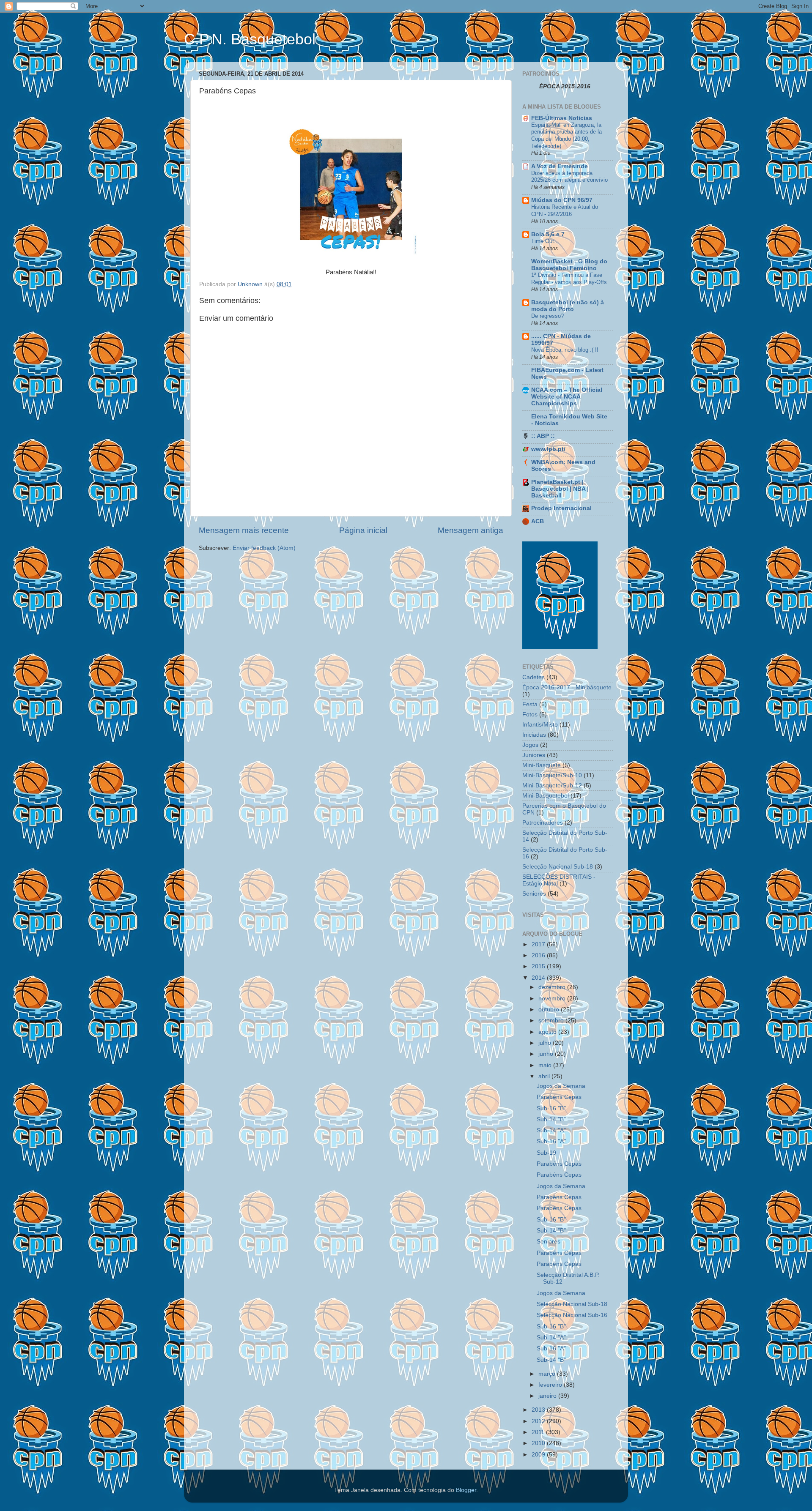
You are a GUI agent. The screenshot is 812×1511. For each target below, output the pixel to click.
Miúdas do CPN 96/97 (562, 200)
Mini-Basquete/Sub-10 (552, 775)
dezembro (552, 987)
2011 (539, 1432)
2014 (539, 978)
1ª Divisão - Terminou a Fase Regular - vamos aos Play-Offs (569, 278)
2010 (539, 1443)
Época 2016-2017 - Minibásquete (567, 687)
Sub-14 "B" (551, 1119)
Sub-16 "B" (551, 1108)
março (547, 1374)
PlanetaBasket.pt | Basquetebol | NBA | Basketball (560, 489)
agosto (548, 1032)
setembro (551, 1020)
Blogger (466, 1490)
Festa (530, 704)
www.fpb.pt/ (548, 449)
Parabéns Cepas (559, 1097)
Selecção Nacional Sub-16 (572, 1315)
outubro (549, 1009)
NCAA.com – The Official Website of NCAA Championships (566, 397)
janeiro (548, 1396)
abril (544, 1076)
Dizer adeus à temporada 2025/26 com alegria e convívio (569, 176)
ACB (537, 521)
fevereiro (551, 1385)
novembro (552, 998)
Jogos (530, 745)
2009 (539, 1454)
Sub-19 (546, 1153)
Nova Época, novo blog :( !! (564, 350)
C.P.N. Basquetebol (249, 39)
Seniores (534, 894)
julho (545, 1043)
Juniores (533, 755)
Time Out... (545, 241)
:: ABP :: (543, 436)
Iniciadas (534, 735)
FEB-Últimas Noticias (561, 118)
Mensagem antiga (470, 530)
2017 (539, 944)
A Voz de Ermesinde (559, 166)
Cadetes (533, 677)
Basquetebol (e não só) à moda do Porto (567, 305)
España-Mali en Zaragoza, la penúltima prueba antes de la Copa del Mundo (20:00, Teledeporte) (566, 135)
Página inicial (363, 530)
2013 (539, 1410)
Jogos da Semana (561, 1086)
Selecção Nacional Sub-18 (557, 866)
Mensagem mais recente (244, 530)
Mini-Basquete (541, 765)
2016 (539, 955)
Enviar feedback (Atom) (264, 548)
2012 (539, 1421)
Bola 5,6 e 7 (548, 234)
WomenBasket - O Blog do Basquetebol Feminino (569, 264)
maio (545, 1065)
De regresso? (547, 316)
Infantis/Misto (540, 724)
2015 (539, 966)
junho (546, 1054)
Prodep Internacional (561, 508)
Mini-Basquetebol (545, 795)
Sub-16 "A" (551, 1141)
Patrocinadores (542, 823)
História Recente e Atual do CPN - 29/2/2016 (564, 210)
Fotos (530, 714)
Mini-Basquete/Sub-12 (552, 785)
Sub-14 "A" (551, 1130)
